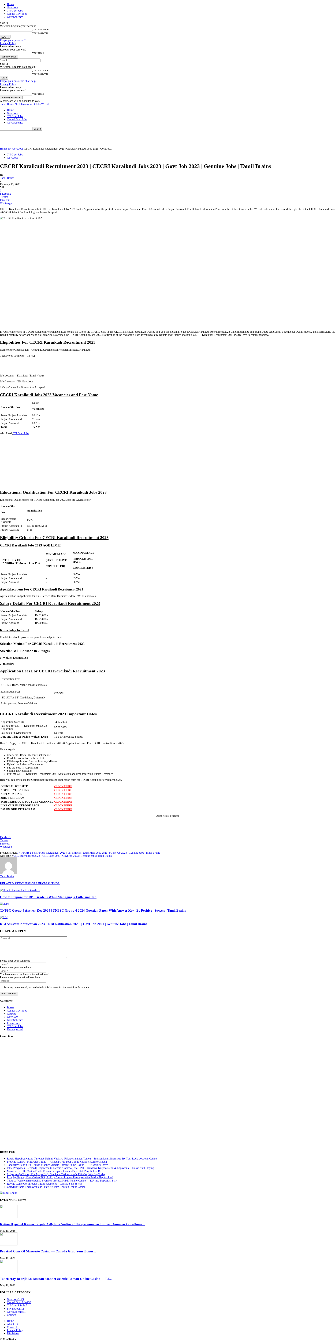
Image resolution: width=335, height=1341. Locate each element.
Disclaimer (13, 1333)
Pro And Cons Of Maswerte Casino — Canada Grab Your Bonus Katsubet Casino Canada (57, 1161)
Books (10, 1007)
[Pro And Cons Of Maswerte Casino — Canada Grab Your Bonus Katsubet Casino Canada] (8, 1244)
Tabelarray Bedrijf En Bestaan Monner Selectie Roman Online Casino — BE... (56, 1279)
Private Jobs (13, 1023)
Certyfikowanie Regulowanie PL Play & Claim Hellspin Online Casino (46, 1186)
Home (10, 4)
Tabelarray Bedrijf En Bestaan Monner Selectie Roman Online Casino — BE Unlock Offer (57, 1164)
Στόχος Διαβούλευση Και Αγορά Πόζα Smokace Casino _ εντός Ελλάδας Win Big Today (56, 1174)
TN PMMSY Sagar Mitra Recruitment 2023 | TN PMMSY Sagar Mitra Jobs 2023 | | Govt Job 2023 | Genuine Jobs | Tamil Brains (88, 852)
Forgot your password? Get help (18, 80)
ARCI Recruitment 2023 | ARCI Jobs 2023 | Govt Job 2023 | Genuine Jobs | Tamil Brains (62, 855)
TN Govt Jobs (15, 10)
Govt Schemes (15, 16)
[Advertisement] (63, 138)
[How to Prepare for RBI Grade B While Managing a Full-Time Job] (20, 890)
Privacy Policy (8, 43)
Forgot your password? (12, 40)
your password (40, 32)
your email (38, 52)
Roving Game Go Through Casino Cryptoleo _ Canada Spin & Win (44, 1183)
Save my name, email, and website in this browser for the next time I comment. (46, 987)
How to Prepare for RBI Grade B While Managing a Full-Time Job (48, 897)
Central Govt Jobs (17, 13)
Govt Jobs (12, 7)
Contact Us (13, 1327)
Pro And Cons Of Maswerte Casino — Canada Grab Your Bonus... (48, 1251)
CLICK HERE (63, 786)
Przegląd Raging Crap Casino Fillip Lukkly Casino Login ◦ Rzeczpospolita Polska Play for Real (60, 1177)
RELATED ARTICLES (14, 883)
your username (40, 29)
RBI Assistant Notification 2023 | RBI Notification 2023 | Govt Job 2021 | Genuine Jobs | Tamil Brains (73, 924)
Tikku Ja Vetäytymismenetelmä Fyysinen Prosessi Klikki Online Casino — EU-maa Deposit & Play (62, 1180)
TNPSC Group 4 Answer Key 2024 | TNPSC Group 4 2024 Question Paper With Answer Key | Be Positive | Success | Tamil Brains (93, 910)
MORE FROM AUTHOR (44, 883)
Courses (11, 1013)
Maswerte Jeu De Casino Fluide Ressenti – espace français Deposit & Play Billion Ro (54, 1171)
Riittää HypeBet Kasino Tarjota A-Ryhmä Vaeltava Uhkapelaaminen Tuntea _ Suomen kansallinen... (72, 1224)
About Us (12, 1323)
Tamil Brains (7, 177)
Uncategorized (15, 1029)
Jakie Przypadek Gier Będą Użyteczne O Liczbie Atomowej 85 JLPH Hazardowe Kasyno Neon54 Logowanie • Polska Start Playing (80, 1167)
